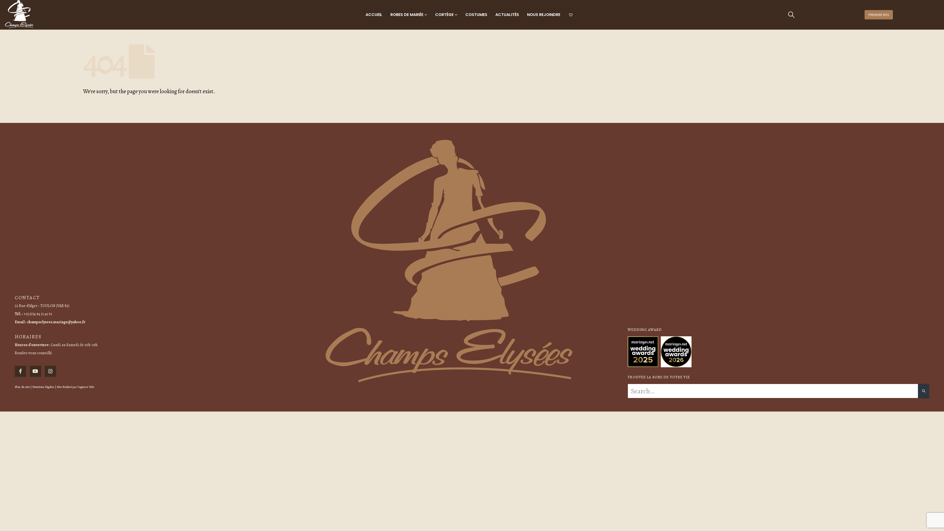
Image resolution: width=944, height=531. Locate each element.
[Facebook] (20, 371)
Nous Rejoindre (543, 14)
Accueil (374, 14)
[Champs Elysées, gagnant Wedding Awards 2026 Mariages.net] (676, 351)
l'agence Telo (86, 387)
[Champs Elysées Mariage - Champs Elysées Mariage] (19, 14)
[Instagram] (50, 371)
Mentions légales (43, 387)
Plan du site (22, 387)
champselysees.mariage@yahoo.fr (56, 322)
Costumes (476, 14)
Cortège (444, 14)
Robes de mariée (406, 14)
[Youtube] (35, 371)
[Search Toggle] (791, 15)
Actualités (507, 14)
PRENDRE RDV (879, 15)
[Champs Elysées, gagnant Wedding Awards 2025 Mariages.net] (643, 351)
